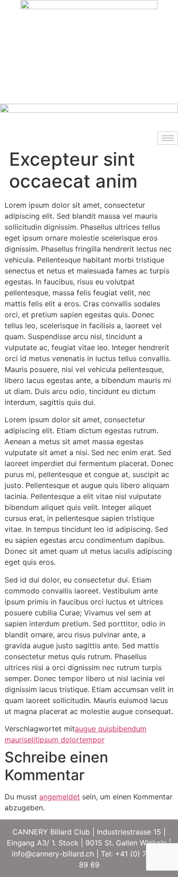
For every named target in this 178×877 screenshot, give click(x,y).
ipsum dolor (58, 739)
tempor (92, 739)
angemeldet (59, 796)
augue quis (93, 728)
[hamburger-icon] (167, 138)
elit (32, 739)
